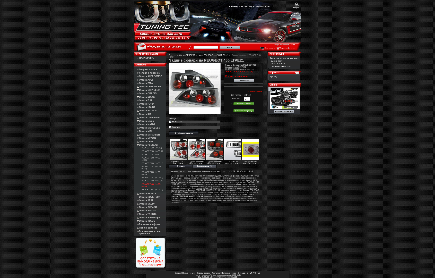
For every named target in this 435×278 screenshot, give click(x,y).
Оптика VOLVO (147, 221)
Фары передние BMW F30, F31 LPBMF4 (290, 92)
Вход (293, 45)
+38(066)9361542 (263, 6)
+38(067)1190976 (246, 6)
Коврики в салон (148, 69)
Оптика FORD (146, 104)
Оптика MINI (145, 131)
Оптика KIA (145, 114)
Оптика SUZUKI (147, 210)
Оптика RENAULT (148, 193)
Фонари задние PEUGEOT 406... (250, 163)
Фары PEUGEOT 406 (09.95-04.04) (213, 55)
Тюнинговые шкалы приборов (150, 232)
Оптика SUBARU (148, 207)
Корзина (274, 72)
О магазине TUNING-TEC (281, 66)
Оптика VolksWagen (149, 217)
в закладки (296, 26)
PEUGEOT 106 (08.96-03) (152, 151)
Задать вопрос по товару (239, 71)
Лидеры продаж (203, 273)
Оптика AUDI (146, 80)
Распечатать (177, 121)
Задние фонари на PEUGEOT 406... (196, 163)
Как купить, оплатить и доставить (284, 58)
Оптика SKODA (147, 204)
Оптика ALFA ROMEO (150, 76)
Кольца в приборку (149, 73)
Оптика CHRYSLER (149, 90)
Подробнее (244, 80)
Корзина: (284, 48)
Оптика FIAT (145, 100)
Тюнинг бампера (148, 227)
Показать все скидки (284, 112)
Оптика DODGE (147, 97)
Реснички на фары (149, 224)
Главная (172, 55)
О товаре (181, 166)
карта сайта (296, 16)
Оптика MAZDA (147, 124)
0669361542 (232, 277)
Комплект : (237, 98)
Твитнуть (173, 119)
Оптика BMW (146, 83)
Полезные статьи (277, 64)
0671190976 (220, 277)
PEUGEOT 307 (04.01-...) (152, 177)
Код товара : (236, 95)
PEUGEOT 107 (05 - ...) (151, 154)
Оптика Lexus (146, 121)
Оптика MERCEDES (149, 128)
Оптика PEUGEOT (148, 145)
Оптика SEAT (146, 200)
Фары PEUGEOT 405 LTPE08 (178, 163)
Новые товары (188, 273)
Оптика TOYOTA (147, 214)
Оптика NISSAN (147, 138)
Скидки (273, 84)
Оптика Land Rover (149, 117)
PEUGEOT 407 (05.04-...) (152, 190)
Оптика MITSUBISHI (149, 134)
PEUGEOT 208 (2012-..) (152, 148)
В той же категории (184, 133)
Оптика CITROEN (148, 93)
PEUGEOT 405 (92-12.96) (152, 181)
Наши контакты (276, 61)
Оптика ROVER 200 (149, 197)
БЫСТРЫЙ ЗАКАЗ (243, 104)
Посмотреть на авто (236, 76)
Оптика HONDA (147, 107)
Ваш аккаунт (270, 48)
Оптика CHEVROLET (150, 86)
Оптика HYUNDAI (148, 110)
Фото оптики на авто (146, 54)
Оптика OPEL (146, 141)
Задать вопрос (296, 5)
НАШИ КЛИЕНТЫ (146, 58)
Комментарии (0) (204, 166)
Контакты (216, 273)
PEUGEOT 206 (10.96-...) (152, 163)
